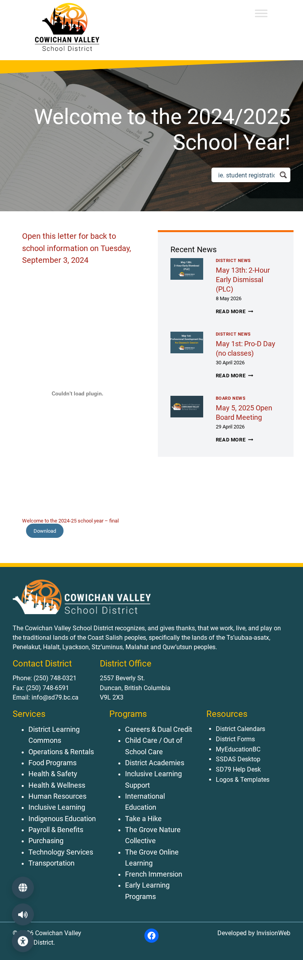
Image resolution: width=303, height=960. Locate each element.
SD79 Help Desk (238, 769)
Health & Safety (52, 774)
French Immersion (153, 874)
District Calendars (240, 729)
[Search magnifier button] (283, 175)
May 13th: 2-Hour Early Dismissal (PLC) (243, 279)
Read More (234, 311)
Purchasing (46, 841)
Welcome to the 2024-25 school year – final (70, 521)
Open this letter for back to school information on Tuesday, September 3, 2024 (76, 248)
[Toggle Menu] (261, 13)
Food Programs (52, 763)
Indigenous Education (62, 819)
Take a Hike (143, 819)
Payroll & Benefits (55, 830)
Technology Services (60, 852)
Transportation (51, 863)
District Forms (235, 739)
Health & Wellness (56, 785)
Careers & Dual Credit (158, 729)
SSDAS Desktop (238, 759)
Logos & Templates (242, 779)
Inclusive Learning (56, 807)
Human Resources (57, 796)
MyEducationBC (238, 749)
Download (45, 531)
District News (233, 260)
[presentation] (186, 269)
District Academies (154, 763)
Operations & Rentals (61, 752)
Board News (231, 398)
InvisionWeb (272, 933)
